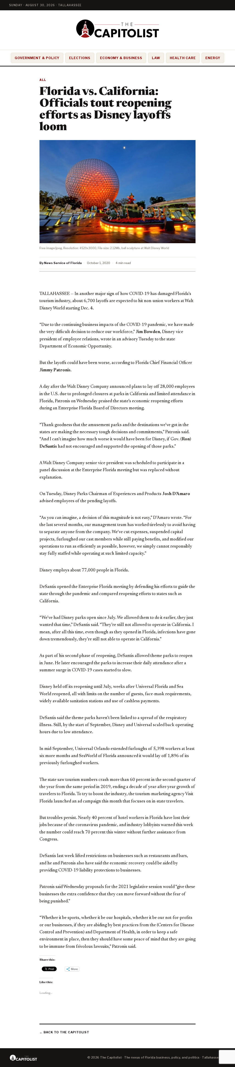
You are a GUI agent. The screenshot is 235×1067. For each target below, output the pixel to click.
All (42, 80)
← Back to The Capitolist (64, 1032)
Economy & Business (121, 58)
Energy (212, 58)
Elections (79, 58)
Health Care (183, 58)
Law (156, 58)
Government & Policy (37, 58)
